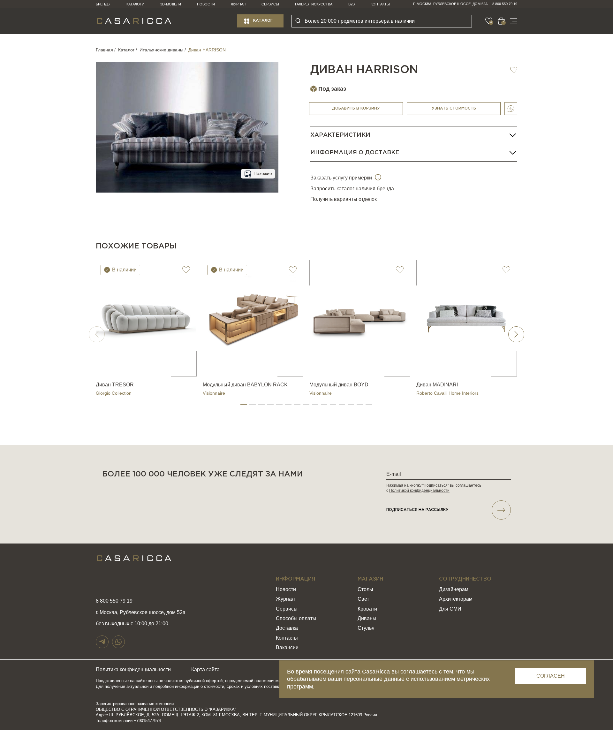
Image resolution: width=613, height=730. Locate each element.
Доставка (287, 628)
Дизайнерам (453, 589)
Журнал (238, 4)
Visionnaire (214, 393)
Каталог (263, 20)
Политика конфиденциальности (133, 669)
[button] (243, 404)
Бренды (103, 4)
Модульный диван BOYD (338, 384)
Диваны (367, 618)
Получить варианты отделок (343, 199)
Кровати (367, 609)
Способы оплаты (296, 618)
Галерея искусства (313, 4)
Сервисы (270, 4)
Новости (206, 4)
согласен (550, 676)
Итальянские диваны (161, 49)
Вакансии (287, 647)
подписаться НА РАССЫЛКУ (417, 510)
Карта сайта (205, 669)
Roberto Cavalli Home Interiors (447, 393)
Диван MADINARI (437, 384)
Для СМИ (450, 609)
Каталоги (135, 4)
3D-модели (170, 4)
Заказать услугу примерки (341, 177)
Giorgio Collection (114, 393)
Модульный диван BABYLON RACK (245, 384)
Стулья (366, 628)
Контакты (380, 4)
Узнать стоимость (454, 108)
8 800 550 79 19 (504, 4)
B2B (351, 4)
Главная (104, 49)
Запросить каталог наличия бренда (352, 188)
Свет (363, 599)
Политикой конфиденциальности (419, 490)
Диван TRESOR (115, 384)
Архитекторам (456, 599)
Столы (365, 589)
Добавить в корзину (356, 108)
